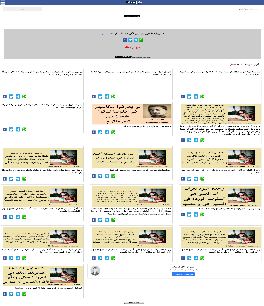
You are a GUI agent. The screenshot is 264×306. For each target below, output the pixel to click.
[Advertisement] (132, 22)
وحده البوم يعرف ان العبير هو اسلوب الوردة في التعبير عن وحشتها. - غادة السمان (229, 208)
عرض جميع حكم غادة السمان (183, 274)
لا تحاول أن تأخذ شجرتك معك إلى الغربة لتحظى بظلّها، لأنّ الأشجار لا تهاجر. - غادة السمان (48, 288)
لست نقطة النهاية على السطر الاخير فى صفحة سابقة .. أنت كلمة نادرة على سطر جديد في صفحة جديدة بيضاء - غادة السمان (220, 73)
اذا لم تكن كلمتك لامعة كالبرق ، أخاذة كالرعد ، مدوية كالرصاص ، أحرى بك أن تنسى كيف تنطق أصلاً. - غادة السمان (220, 171)
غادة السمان (108, 33)
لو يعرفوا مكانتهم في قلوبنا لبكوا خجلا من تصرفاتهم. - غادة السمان (146, 126)
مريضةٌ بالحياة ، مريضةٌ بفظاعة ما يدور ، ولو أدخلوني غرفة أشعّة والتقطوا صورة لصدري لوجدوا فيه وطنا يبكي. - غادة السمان (42, 171)
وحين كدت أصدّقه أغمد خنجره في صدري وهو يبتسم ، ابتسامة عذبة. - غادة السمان (140, 170)
